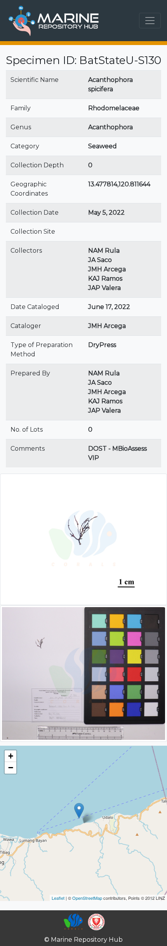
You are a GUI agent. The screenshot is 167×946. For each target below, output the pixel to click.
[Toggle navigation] (150, 20)
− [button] (10, 767)
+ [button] (10, 756)
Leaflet (58, 898)
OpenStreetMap (87, 898)
